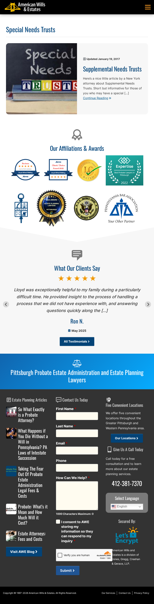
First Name (66, 409)
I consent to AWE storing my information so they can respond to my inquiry (77, 531)
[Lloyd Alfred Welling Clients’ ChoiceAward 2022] (58, 180)
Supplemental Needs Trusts (112, 68)
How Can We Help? (73, 478)
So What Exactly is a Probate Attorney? (31, 414)
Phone (61, 461)
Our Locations (125, 438)
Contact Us (125, 593)
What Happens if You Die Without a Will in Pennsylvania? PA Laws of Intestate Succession (33, 444)
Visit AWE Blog (22, 552)
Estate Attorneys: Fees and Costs (32, 536)
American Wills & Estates (41, 593)
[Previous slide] (6, 304)
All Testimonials (75, 341)
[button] (148, 7)
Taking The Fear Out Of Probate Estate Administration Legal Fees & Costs (31, 482)
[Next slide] (148, 304)
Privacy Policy (141, 593)
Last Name (66, 426)
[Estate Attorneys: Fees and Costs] (11, 536)
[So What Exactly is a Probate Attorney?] (11, 411)
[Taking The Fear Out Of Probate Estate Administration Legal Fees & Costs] (11, 471)
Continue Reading (95, 98)
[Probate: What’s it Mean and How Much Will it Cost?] (11, 509)
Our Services (108, 593)
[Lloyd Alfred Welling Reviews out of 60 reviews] (25, 180)
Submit (66, 571)
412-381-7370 (127, 483)
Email (62, 443)
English (121, 506)
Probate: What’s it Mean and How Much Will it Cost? (33, 514)
